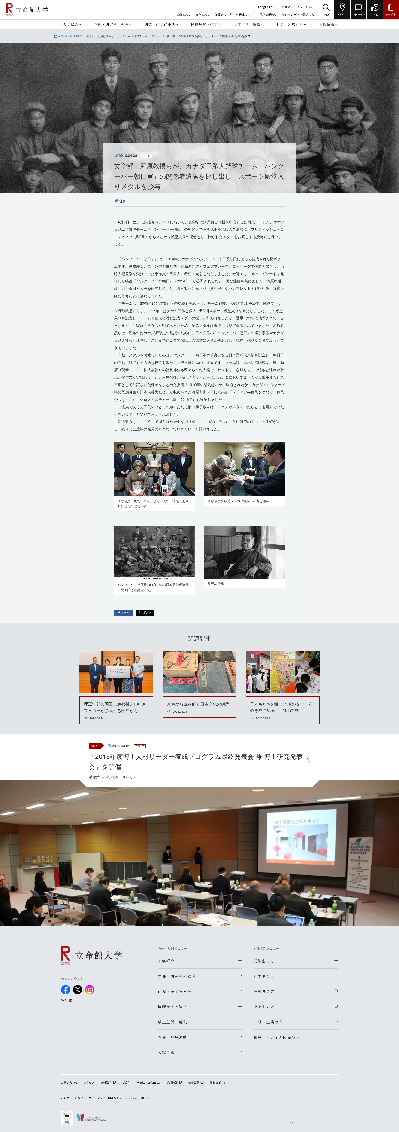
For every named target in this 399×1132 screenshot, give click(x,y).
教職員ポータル (219, 1082)
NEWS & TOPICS (72, 36)
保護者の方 (222, 14)
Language (265, 7)
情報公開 (193, 1082)
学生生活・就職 (247, 24)
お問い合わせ (69, 1082)
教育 (97, 777)
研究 (122, 201)
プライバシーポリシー (138, 1098)
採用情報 (172, 1082)
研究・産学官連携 (160, 24)
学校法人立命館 (146, 1082)
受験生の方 (184, 14)
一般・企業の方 (267, 14)
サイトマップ (97, 1098)
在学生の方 (203, 14)
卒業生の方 (243, 14)
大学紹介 (70, 24)
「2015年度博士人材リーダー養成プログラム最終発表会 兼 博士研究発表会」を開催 (196, 761)
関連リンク (115, 1098)
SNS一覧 (66, 1000)
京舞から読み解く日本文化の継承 (198, 704)
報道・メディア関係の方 (298, 14)
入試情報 (326, 24)
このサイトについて (73, 1098)
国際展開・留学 (204, 24)
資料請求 (106, 1082)
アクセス (89, 1082)
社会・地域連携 (289, 24)
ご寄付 (126, 1082)
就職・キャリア (124, 777)
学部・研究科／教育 (111, 24)
